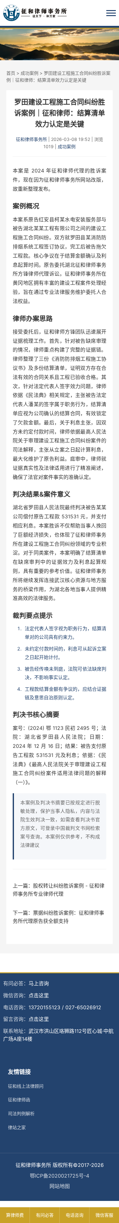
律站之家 (17, 1127)
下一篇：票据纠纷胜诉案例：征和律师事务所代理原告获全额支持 (58, 917)
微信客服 (104, 1215)
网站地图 (60, 1186)
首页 (10, 73)
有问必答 (45, 1215)
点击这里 (39, 995)
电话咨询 (74, 1215)
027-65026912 (83, 1007)
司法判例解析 (21, 1113)
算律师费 (15, 1215)
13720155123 (44, 1007)
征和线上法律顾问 (25, 1086)
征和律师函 (19, 1099)
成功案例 (29, 73)
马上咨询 (39, 983)
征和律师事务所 (31, 139)
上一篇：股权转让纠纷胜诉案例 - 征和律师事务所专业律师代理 (58, 889)
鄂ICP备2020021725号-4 (59, 1176)
